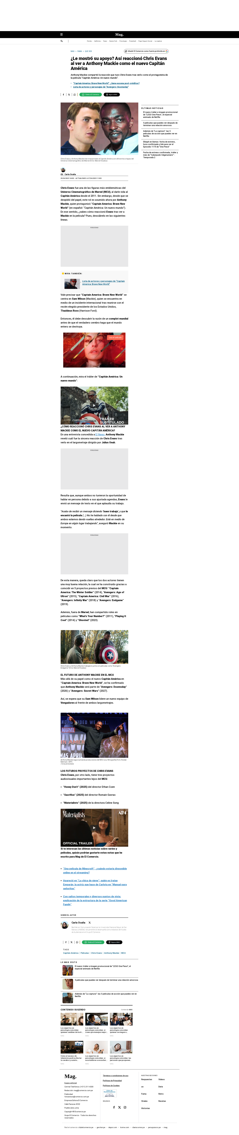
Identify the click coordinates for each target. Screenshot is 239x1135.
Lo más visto (69, 962)
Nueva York (113, 41)
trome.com (125, 1127)
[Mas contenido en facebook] (114, 1107)
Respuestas (146, 1079)
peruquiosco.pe (154, 1127)
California (97, 41)
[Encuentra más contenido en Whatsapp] (74, 94)
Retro (161, 1094)
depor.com (112, 1127)
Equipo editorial (70, 1083)
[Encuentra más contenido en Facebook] (63, 94)
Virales (144, 1101)
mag (165, 1127)
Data (160, 1086)
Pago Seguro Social (145, 41)
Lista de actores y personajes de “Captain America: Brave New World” (103, 282)
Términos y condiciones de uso (115, 1076)
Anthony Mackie (111, 953)
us (142, 1086)
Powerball (132, 41)
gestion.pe (101, 1127)
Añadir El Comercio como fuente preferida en (146, 51)
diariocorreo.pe (138, 1127)
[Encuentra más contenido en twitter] (69, 94)
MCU (123, 953)
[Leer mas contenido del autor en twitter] (89, 922)
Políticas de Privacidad (112, 1081)
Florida (89, 41)
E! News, (100, 434)
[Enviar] (62, 41)
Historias (145, 1108)
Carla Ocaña (70, 174)
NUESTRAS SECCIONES (149, 1075)
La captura (158, 41)
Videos (161, 1079)
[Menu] (62, 34)
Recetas (162, 1101)
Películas (85, 953)
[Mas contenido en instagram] (125, 1107)
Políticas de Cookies (111, 1086)
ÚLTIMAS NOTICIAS (152, 108)
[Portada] (70, 1081)
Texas (105, 41)
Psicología (123, 41)
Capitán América (70, 953)
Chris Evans (96, 953)
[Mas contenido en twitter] (119, 1107)
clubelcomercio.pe (86, 1127)
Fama (143, 1094)
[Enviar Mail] (62, 174)
